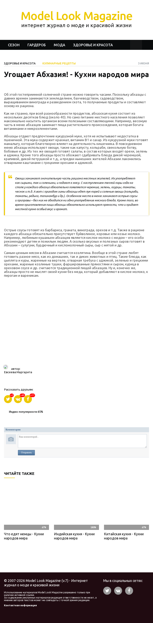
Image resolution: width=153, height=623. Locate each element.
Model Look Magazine (76, 18)
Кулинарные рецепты (59, 63)
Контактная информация (20, 605)
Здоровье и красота (93, 45)
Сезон (14, 45)
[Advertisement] (76, 323)
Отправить (26, 452)
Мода (59, 45)
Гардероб (36, 45)
